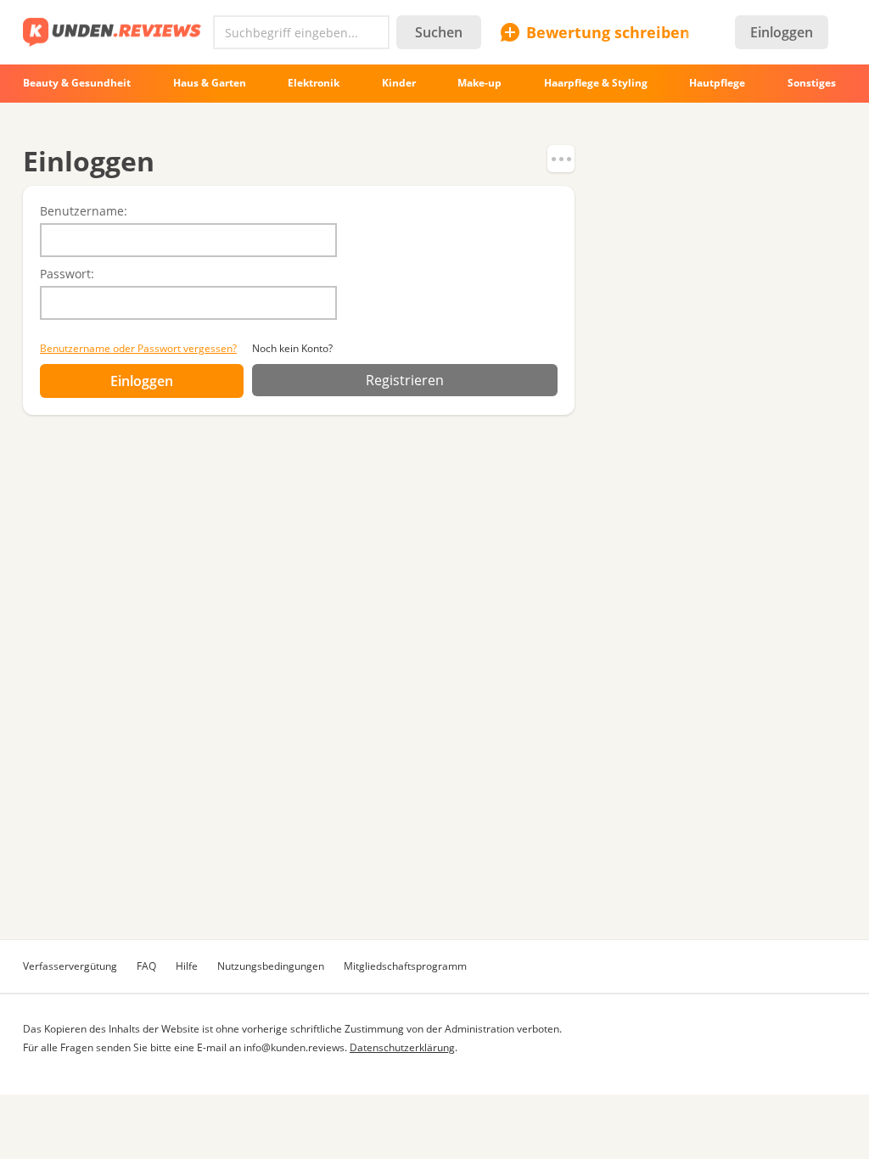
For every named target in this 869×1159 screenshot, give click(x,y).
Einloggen (781, 32)
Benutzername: (83, 211)
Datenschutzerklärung (402, 1047)
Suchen (439, 32)
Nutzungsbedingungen (270, 966)
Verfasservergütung (70, 966)
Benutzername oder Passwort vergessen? (138, 348)
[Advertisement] (434, 798)
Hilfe (187, 966)
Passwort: (67, 274)
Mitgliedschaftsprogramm (405, 966)
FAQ (146, 966)
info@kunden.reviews (294, 1047)
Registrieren (405, 380)
